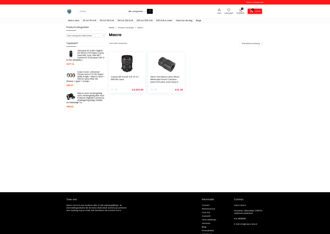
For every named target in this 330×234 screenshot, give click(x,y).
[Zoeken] (150, 11)
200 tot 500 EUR (145, 20)
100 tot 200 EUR (125, 20)
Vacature (206, 223)
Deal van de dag (184, 20)
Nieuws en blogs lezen (255, 2)
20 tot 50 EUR (89, 20)
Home (111, 27)
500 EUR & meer (164, 20)
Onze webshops (209, 219)
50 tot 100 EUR (107, 20)
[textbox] (86, 35)
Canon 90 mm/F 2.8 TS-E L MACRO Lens (125, 78)
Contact (205, 205)
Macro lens (73, 20)
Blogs (198, 20)
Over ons (206, 212)
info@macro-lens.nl (248, 224)
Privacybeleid (208, 230)
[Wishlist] (228, 10)
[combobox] (85, 35)
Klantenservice (208, 209)
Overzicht (206, 216)
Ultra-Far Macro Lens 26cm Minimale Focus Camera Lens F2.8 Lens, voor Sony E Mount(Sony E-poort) (164, 80)
